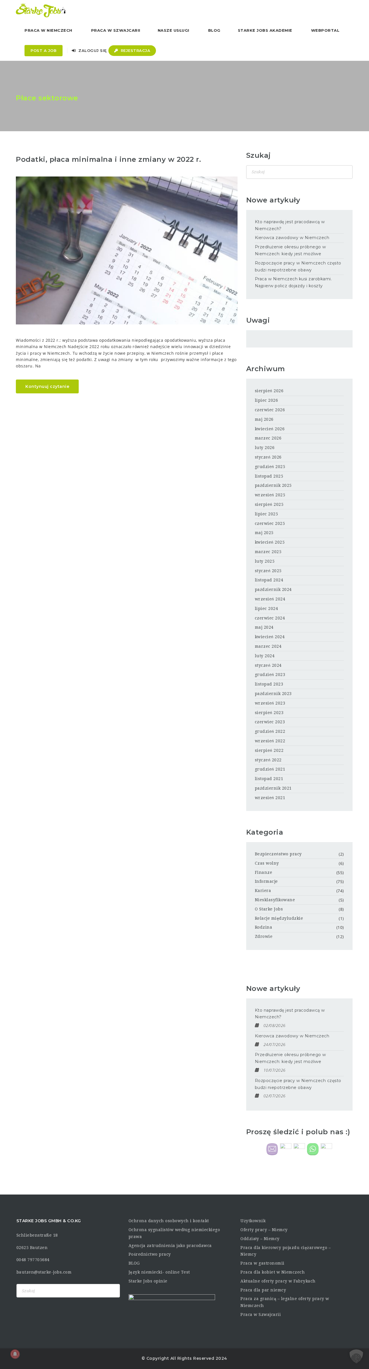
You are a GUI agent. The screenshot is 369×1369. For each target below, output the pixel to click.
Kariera (263, 890)
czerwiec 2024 (270, 618)
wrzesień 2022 (270, 741)
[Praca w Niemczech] (41, 10)
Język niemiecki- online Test (159, 1272)
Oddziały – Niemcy (260, 1238)
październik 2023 (273, 693)
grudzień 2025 (270, 466)
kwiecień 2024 (270, 636)
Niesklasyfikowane (275, 899)
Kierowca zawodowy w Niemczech (292, 237)
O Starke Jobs (269, 909)
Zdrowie (264, 936)
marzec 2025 (268, 551)
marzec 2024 (268, 646)
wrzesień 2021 (270, 797)
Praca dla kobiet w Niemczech (272, 1272)
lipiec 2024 (266, 608)
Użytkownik (253, 1220)
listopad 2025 (269, 476)
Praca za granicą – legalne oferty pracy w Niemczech (284, 1302)
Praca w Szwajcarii (115, 30)
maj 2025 (264, 532)
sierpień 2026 (269, 390)
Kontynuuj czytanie (47, 386)
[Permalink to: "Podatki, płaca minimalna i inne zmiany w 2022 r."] (127, 250)
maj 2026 (264, 419)
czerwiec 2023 (270, 722)
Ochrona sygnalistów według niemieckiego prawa (174, 1233)
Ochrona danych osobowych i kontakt (169, 1220)
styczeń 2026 (268, 457)
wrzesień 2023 (270, 703)
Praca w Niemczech (48, 30)
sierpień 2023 (269, 712)
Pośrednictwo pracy (150, 1254)
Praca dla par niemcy (263, 1290)
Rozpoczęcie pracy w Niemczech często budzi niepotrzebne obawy (298, 266)
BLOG (134, 1263)
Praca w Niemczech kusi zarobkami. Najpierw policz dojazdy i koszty (293, 282)
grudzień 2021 (270, 769)
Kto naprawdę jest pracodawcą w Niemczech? (290, 225)
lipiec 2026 (266, 400)
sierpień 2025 (269, 504)
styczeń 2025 (268, 570)
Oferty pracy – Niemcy (264, 1229)
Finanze (263, 872)
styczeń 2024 (268, 665)
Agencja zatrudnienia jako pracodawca (170, 1245)
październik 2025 (273, 485)
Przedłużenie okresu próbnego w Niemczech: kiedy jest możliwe (290, 250)
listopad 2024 (269, 580)
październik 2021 (273, 788)
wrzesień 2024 (270, 599)
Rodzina (263, 927)
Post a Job (44, 50)
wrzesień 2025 (270, 495)
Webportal (325, 30)
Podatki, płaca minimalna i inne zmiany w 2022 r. (108, 159)
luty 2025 (265, 561)
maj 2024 (264, 627)
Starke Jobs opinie (148, 1281)
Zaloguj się (92, 50)
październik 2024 (273, 589)
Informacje (266, 881)
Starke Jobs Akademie (265, 30)
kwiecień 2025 (270, 542)
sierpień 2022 (269, 750)
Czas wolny (267, 863)
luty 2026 (265, 447)
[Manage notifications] (15, 1354)
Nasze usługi (173, 30)
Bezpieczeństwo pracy (278, 854)
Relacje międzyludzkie (279, 918)
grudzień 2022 (270, 731)
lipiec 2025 (266, 514)
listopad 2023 (269, 684)
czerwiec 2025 (270, 523)
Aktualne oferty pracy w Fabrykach (278, 1281)
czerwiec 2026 (270, 409)
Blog (214, 30)
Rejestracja (134, 50)
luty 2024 (265, 655)
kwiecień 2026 (270, 429)
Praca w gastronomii (262, 1263)
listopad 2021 (269, 778)
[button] (356, 1356)
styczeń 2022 (268, 760)
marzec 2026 (268, 438)
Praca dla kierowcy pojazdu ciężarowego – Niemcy (285, 1251)
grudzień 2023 (270, 674)
